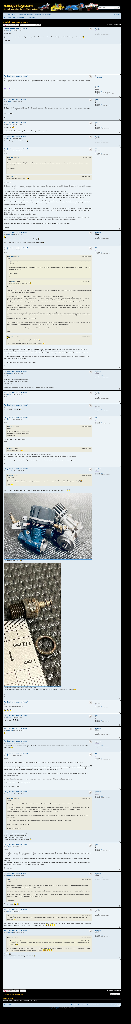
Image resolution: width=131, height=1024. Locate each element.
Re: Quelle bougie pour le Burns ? (16, 76)
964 (102, 237)
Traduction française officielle (58, 1008)
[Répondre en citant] (90, 29)
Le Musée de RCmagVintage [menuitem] (26, 14)
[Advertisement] (62, 59)
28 (101, 104)
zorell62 (97, 28)
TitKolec (97, 99)
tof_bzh (97, 86)
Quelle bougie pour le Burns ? (16, 22)
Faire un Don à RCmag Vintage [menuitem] (43, 14)
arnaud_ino (98, 232)
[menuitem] (14, 14)
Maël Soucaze (69, 1008)
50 (101, 32)
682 (102, 91)
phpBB (57, 1007)
